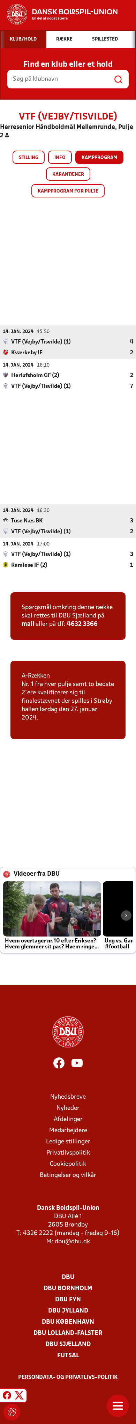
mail (28, 624)
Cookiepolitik (68, 1164)
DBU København (68, 1322)
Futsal (68, 1356)
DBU (68, 1277)
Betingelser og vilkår (68, 1175)
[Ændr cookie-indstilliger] (11, 1412)
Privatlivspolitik (68, 1153)
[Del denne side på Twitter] (19, 1396)
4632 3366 (82, 624)
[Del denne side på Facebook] (7, 1396)
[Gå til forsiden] (59, 14)
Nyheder (68, 1108)
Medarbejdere (68, 1131)
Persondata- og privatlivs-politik (68, 1377)
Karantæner (68, 174)
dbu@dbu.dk (72, 1242)
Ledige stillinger (68, 1142)
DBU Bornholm (68, 1289)
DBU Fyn (68, 1300)
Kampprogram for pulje (68, 191)
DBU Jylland (68, 1311)
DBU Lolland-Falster (68, 1333)
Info (60, 158)
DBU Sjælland (68, 1344)
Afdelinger (68, 1119)
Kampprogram (99, 158)
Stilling (28, 158)
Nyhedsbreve (68, 1097)
